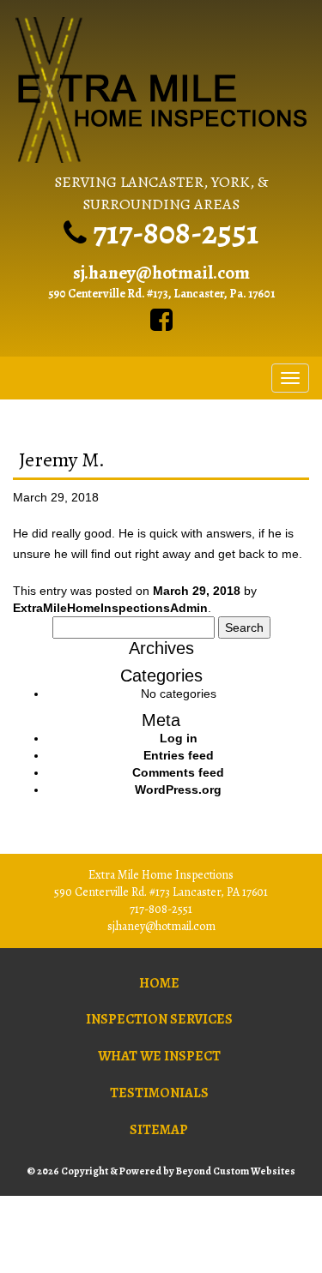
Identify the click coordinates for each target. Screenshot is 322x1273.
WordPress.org (178, 789)
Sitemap (159, 1129)
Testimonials (159, 1093)
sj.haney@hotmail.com (161, 273)
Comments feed (178, 772)
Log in (178, 738)
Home (159, 983)
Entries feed (178, 755)
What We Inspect (159, 1056)
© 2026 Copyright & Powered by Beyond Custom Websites (161, 1171)
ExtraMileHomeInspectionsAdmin (110, 608)
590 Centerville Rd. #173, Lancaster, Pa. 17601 (161, 293)
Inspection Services (159, 1019)
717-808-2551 (175, 232)
